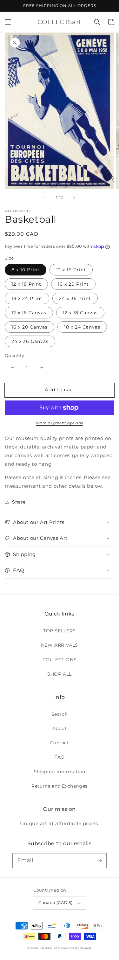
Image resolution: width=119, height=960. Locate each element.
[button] (8, 22)
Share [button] (19, 502)
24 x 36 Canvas (30, 341)
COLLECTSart (50, 948)
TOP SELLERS (59, 631)
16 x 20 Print (73, 284)
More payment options (59, 423)
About (59, 728)
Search (59, 714)
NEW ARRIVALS (59, 645)
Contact (59, 743)
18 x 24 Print (27, 298)
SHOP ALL (59, 674)
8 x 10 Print (25, 270)
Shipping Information (59, 772)
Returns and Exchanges (59, 786)
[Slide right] (74, 198)
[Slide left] (45, 198)
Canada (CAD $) (55, 902)
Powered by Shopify (76, 948)
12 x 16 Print (71, 270)
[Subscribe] (99, 860)
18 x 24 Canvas (82, 327)
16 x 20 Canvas (29, 327)
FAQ (59, 757)
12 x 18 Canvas (80, 313)
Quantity (14, 355)
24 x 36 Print (75, 298)
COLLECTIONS (60, 660)
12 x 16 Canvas (28, 313)
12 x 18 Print (26, 284)
